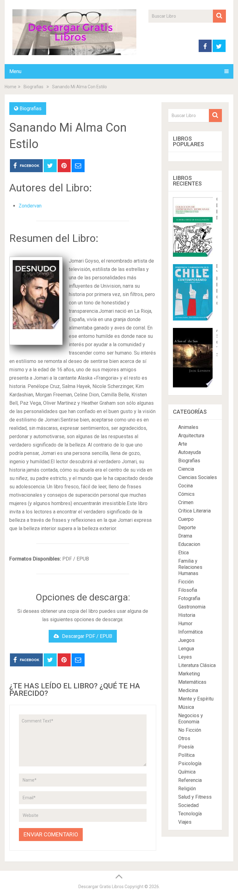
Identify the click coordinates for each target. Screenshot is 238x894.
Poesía (186, 747)
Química (187, 772)
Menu (15, 71)
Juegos (186, 640)
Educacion (189, 544)
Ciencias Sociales (197, 477)
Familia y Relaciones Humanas (190, 567)
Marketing (189, 674)
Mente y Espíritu (196, 699)
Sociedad (188, 805)
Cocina (185, 486)
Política (186, 755)
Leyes (185, 657)
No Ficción (189, 730)
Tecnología (190, 814)
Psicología (189, 763)
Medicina (188, 690)
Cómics (186, 494)
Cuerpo (186, 519)
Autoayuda (189, 452)
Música (186, 707)
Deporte (187, 527)
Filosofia (187, 590)
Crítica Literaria (194, 511)
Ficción (186, 582)
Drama (185, 536)
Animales (188, 427)
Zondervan (30, 206)
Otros (184, 738)
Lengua (186, 649)
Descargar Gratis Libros (101, 886)
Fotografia (189, 598)
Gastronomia (191, 607)
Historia (186, 615)
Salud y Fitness (195, 797)
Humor (185, 623)
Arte (182, 444)
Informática (190, 632)
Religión (187, 789)
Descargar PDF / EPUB (87, 636)
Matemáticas (192, 682)
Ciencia (186, 469)
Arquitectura (191, 435)
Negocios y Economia (190, 719)
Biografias (31, 108)
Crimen (185, 502)
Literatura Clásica (197, 665)
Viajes (185, 822)
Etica (183, 553)
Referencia (190, 780)
